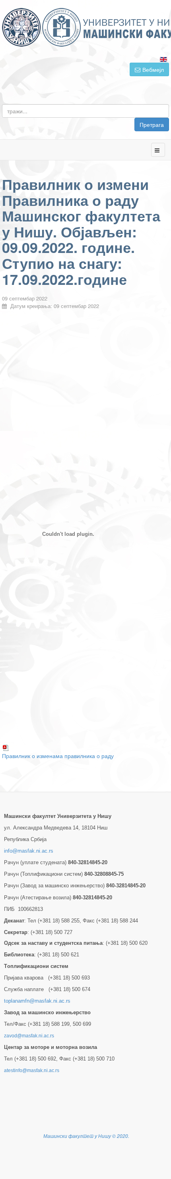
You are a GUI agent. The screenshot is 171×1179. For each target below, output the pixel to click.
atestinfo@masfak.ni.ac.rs (31, 1070)
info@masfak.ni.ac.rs (28, 851)
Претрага (152, 124)
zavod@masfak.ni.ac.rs (29, 1036)
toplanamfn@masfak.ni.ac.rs (37, 1001)
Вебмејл (153, 69)
